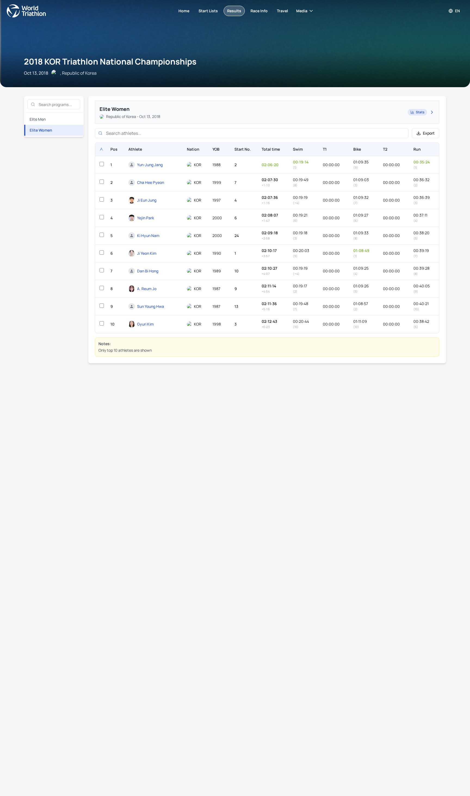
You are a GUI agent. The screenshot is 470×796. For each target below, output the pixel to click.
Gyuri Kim (145, 324)
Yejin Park (145, 217)
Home (183, 10)
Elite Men (38, 119)
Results (234, 10)
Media (301, 10)
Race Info (259, 10)
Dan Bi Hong (147, 271)
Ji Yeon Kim (146, 253)
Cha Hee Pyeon (150, 182)
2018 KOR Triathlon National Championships (110, 61)
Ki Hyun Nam (148, 235)
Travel (282, 10)
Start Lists (208, 10)
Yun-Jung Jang (150, 164)
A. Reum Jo (146, 288)
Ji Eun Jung (146, 200)
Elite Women (41, 130)
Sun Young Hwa (150, 306)
